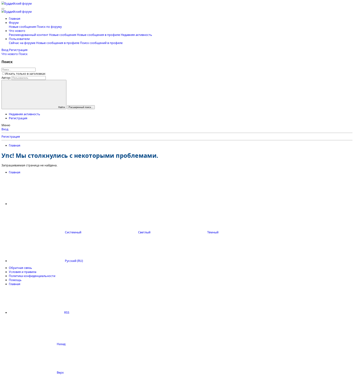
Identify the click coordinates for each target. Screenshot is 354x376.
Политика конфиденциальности (32, 276)
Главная (14, 19)
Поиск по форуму (49, 27)
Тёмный (212, 232)
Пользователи (19, 39)
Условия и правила (22, 272)
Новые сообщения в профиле (98, 35)
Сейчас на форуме (22, 43)
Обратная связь (20, 268)
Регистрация (18, 118)
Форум (14, 23)
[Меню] (2, 8)
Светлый (144, 232)
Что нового (17, 31)
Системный (73, 232)
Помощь (15, 280)
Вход (4, 129)
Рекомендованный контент (28, 35)
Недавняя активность (136, 35)
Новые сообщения (22, 27)
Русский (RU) (73, 261)
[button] (36, 204)
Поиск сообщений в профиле (101, 43)
